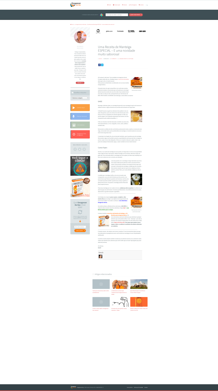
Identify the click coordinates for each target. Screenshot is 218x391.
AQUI (124, 208)
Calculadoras (80, 125)
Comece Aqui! (81, 107)
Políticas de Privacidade (138, 387)
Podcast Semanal (82, 116)
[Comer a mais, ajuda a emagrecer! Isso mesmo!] (101, 306)
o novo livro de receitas (123, 79)
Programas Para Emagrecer (81, 134)
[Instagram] (84, 149)
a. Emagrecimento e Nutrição (126, 58)
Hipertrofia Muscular (119, 222)
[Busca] (146, 3)
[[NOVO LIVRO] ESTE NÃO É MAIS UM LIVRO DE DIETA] (139, 306)
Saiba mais (79, 82)
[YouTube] (79, 149)
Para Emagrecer (133, 4)
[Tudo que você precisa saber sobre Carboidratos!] (101, 288)
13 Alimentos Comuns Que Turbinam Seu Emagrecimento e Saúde (119, 292)
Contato (142, 4)
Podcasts (125, 4)
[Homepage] (75, 4)
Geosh (100, 252)
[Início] (73, 387)
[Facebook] (75, 149)
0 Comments (114, 58)
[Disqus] (120, 330)
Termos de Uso (130, 387)
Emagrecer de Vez (80, 387)
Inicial (109, 4)
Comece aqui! (117, 4)
